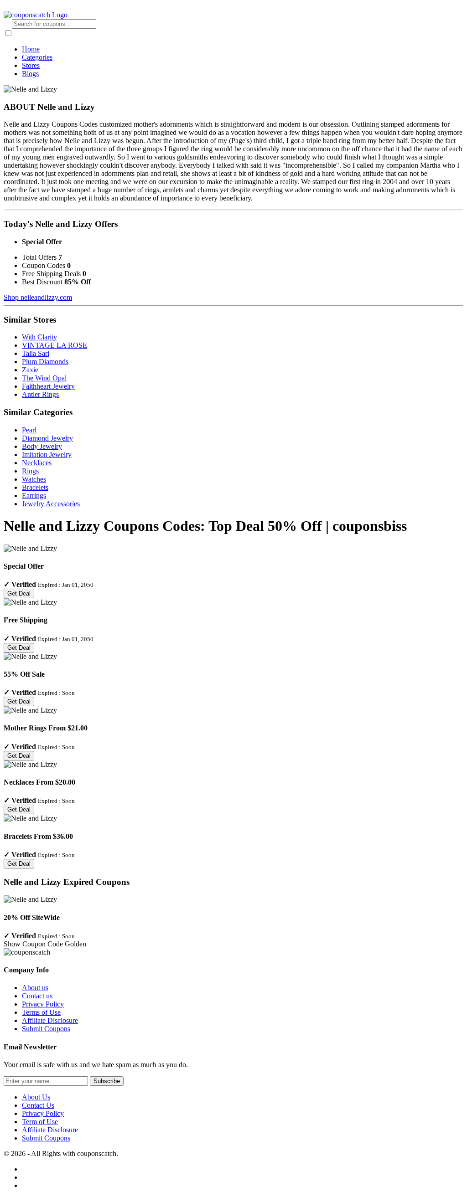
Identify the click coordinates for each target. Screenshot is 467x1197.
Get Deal (19, 593)
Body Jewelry (42, 446)
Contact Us (38, 1105)
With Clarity (39, 337)
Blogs (30, 73)
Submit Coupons (46, 1029)
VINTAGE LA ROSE (54, 345)
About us (35, 988)
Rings (30, 471)
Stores (31, 65)
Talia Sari (35, 353)
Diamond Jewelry (47, 438)
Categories (37, 57)
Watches (34, 479)
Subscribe (106, 1081)
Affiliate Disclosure (50, 1020)
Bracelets (35, 487)
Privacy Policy (43, 1004)
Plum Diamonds (45, 361)
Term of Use (40, 1121)
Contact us (37, 996)
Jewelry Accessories (51, 504)
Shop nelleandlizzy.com (38, 297)
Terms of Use (41, 1012)
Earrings (34, 495)
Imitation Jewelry (47, 454)
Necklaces (37, 463)
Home (31, 49)
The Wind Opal (44, 378)
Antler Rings (40, 394)
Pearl (29, 430)
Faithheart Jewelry (48, 386)
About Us (36, 1097)
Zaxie (30, 370)
